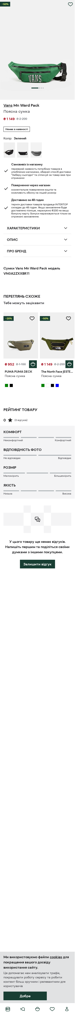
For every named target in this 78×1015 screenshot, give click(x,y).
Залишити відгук (37, 564)
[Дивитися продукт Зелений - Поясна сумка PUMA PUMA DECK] (20, 335)
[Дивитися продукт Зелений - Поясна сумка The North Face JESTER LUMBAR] (57, 335)
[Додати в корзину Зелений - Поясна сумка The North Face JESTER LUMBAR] (69, 364)
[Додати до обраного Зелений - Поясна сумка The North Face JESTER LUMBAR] (68, 318)
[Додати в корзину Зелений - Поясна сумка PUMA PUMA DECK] (33, 364)
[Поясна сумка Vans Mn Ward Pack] (36, 150)
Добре (25, 996)
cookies (56, 957)
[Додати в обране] (70, 4)
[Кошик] (37, 1009)
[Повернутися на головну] (7, 1009)
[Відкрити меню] (22, 1009)
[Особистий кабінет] (67, 1009)
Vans (8, 105)
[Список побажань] (52, 1009)
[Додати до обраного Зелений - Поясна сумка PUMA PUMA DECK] (32, 318)
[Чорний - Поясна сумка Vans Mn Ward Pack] (9, 150)
